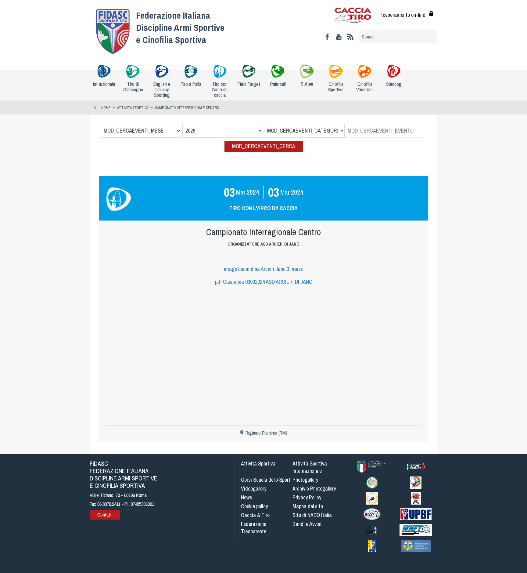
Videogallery (253, 488)
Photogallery (305, 480)
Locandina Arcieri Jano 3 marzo (263, 269)
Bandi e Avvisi (306, 524)
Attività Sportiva (258, 463)
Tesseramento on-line (402, 15)
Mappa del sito (307, 506)
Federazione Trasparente (253, 527)
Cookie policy (254, 506)
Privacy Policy (306, 497)
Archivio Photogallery (314, 488)
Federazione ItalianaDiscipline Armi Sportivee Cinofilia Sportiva (180, 27)
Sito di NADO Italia (312, 515)
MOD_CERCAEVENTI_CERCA (263, 146)
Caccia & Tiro (255, 515)
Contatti (105, 514)
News (246, 497)
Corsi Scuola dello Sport (265, 480)
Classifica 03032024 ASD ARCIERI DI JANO (263, 282)
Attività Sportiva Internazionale (309, 467)
